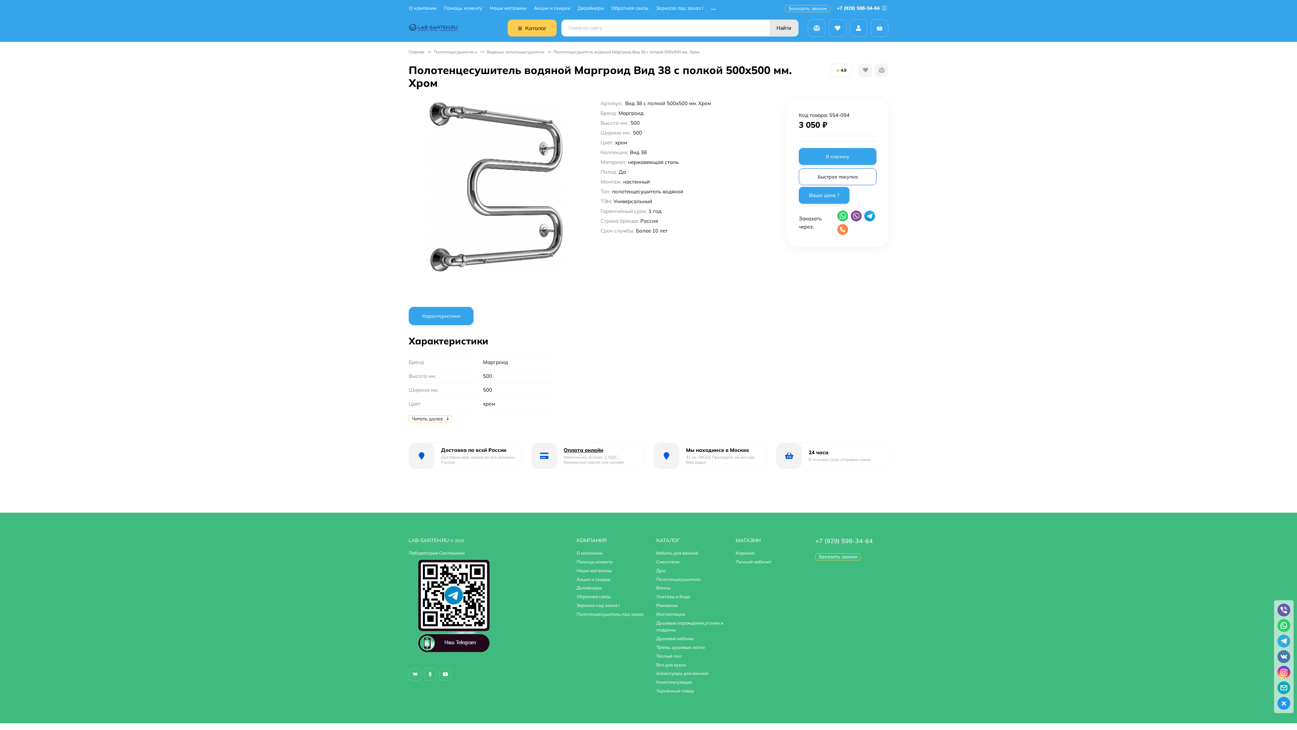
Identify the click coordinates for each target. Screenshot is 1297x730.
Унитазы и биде (673, 596)
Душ (661, 570)
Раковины (667, 605)
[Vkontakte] (415, 674)
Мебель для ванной (677, 553)
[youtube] (445, 674)
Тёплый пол (669, 656)
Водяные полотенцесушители (515, 51)
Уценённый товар (675, 691)
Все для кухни (671, 664)
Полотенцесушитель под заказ (610, 614)
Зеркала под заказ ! (679, 8)
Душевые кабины (675, 638)
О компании (422, 8)
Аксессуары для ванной (682, 673)
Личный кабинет (753, 561)
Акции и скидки (552, 8)
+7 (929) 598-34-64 (859, 8)
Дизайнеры (591, 8)
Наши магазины (508, 8)
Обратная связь (629, 8)
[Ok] (430, 674)
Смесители (668, 561)
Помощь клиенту (463, 8)
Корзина (745, 553)
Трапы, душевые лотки (680, 647)
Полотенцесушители (454, 51)
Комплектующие (674, 682)
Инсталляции (670, 614)
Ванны (663, 587)
